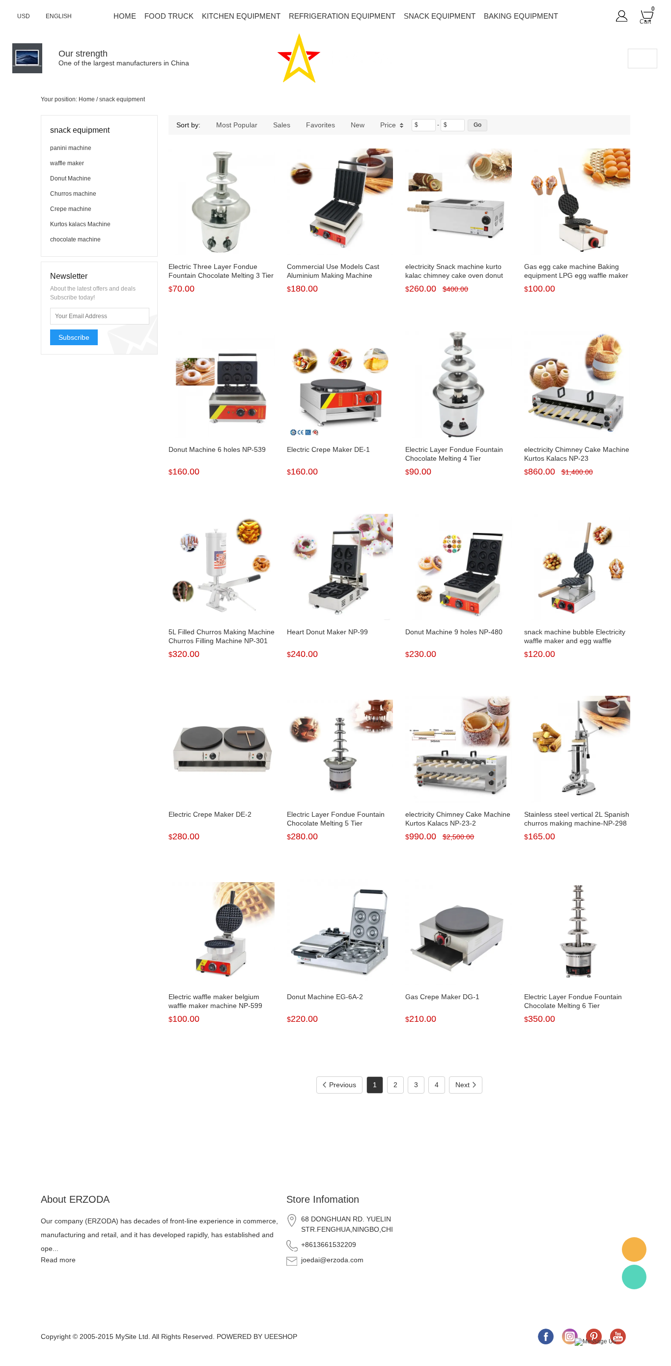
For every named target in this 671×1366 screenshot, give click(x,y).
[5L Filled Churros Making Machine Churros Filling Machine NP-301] (221, 567)
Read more (58, 1260)
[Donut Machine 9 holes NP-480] (458, 567)
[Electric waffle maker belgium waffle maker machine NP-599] (221, 932)
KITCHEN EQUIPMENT (241, 16)
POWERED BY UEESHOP (257, 1336)
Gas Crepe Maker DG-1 (442, 997)
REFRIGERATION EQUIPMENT (342, 16)
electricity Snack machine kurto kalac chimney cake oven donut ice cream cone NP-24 (454, 275)
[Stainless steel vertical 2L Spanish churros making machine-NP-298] (577, 749)
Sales (281, 125)
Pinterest (594, 1336)
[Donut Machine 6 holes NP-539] (221, 384)
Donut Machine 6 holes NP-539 (217, 449)
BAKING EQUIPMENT (521, 16)
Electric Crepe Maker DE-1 (328, 449)
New (357, 125)
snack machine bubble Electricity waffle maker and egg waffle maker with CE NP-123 (574, 640)
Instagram (570, 1336)
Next (462, 1085)
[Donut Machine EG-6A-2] (340, 932)
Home (124, 16)
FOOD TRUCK (169, 16)
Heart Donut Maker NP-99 (327, 632)
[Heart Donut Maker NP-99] (340, 567)
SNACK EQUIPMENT (439, 16)
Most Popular (236, 125)
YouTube (618, 1336)
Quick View (221, 232)
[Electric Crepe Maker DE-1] (340, 384)
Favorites (320, 125)
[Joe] (634, 1249)
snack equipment (122, 99)
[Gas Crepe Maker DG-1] (458, 932)
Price (388, 125)
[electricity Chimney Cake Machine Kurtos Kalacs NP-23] (577, 384)
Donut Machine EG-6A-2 (325, 997)
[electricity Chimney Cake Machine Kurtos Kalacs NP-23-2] (458, 749)
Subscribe (73, 337)
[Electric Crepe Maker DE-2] (221, 749)
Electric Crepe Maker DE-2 (210, 814)
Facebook (546, 1336)
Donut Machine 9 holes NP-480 (454, 632)
